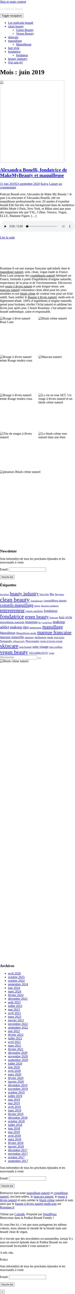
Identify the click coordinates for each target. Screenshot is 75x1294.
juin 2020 (14, 1067)
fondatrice (14, 51)
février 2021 (15, 1049)
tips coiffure (55, 646)
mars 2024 (14, 991)
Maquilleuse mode (26, 633)
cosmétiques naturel (42, 275)
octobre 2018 (16, 1121)
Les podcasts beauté (20, 22)
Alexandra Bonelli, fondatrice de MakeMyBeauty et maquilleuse (33, 172)
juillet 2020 (15, 1063)
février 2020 (15, 1078)
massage (29, 637)
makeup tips (19, 627)
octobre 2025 (16, 977)
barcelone (4, 594)
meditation (40, 637)
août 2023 (14, 1002)
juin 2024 (14, 988)
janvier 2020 (16, 1081)
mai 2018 (14, 1132)
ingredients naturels (12, 622)
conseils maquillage (16, 605)
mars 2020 (14, 1074)
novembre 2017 (18, 1153)
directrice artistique (50, 606)
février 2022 (15, 1034)
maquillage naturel (11, 272)
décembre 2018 (17, 1117)
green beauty (37, 616)
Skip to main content (13, 1)
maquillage (15, 40)
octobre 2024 (16, 980)
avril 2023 (14, 1013)
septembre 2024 (18, 984)
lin (39, 622)
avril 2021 (14, 1042)
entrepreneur (12, 610)
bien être (44, 594)
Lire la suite (7, 237)
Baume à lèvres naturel (42, 297)
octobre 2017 (16, 1157)
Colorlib (19, 1214)
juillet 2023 (15, 1006)
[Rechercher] (39, 658)
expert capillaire (34, 611)
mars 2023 (14, 1016)
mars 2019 (14, 1110)
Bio (52, 594)
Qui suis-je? (15, 62)
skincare (13, 37)
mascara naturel (10, 290)
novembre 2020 (18, 1056)
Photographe (32, 641)
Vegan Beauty (25, 33)
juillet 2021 (15, 1038)
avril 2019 (14, 1107)
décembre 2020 (17, 1052)
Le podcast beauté (11, 8)
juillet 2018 (15, 1125)
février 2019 (15, 1114)
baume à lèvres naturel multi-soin (36, 1203)
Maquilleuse (23, 44)
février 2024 (15, 995)
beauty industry (17, 58)
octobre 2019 (16, 1092)
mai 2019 (14, 1103)
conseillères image (55, 600)
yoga (51, 652)
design (37, 606)
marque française (54, 632)
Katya (44, 183)
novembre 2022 (18, 1024)
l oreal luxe (47, 622)
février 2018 (15, 1143)
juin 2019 (14, 1099)
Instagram (31, 622)
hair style (13, 48)
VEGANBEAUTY (38, 652)
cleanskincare (36, 601)
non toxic (59, 637)
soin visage (40, 647)
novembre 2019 (18, 1088)
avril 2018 (14, 1135)
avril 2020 (14, 1070)
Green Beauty (25, 30)
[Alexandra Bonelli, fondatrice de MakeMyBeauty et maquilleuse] (32, 161)
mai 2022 (14, 1031)
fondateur (22, 55)
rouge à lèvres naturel (18, 286)
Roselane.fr (7, 1207)
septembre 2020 (18, 1060)
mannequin (35, 627)
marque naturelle (12, 637)
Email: (4, 569)
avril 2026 (14, 973)
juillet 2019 (15, 1096)
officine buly (19, 641)
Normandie (6, 641)
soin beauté (25, 646)
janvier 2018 (16, 1146)
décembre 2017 (17, 1150)
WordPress (50, 1214)
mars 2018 (14, 1139)
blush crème (27, 293)
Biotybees (59, 594)
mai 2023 (14, 1009)
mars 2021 (14, 1045)
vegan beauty (14, 652)
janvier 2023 (16, 1020)
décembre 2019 (17, 1085)
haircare (54, 617)
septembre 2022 (18, 1027)
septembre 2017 (18, 1161)
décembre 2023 (17, 998)
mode (50, 637)
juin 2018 (14, 1128)
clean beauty (16, 26)
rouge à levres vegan (51, 641)
